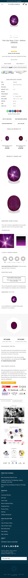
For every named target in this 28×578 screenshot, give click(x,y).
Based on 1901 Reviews (14, 53)
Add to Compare (7, 63)
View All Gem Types (6, 525)
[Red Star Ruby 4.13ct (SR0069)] (21, 138)
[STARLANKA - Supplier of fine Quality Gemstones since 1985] (14, 4)
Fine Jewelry (4, 531)
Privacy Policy (4, 509)
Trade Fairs (21, 574)
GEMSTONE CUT (6, 292)
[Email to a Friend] (15, 111)
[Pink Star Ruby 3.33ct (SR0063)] (7, 138)
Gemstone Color (7, 221)
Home (11, 37)
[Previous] (1, 140)
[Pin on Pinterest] (18, 111)
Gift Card (3, 497)
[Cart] (26, 4)
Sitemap (3, 511)
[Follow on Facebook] (2, 546)
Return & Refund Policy (7, 503)
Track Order (4, 500)
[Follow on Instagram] (4, 546)
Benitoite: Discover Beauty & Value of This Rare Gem (13, 485)
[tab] (6, 400)
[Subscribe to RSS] (13, 546)
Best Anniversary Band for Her (9, 477)
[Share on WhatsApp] (8, 111)
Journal (15, 574)
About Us (9, 574)
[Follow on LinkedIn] (15, 546)
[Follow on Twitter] (6, 546)
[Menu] (2, 4)
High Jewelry (4, 534)
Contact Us (14, 575)
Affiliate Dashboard (6, 514)
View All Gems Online (6, 523)
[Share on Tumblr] (20, 111)
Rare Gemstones (5, 528)
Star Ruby (16, 37)
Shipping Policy (5, 506)
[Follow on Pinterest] (11, 546)
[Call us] (9, 546)
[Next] (26, 140)
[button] (1, 20)
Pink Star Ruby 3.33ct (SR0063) (7, 146)
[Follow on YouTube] (17, 546)
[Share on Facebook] (10, 111)
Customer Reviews (6, 495)
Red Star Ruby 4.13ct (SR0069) (21, 146)
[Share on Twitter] (13, 111)
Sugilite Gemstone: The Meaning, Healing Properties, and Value (12, 481)
